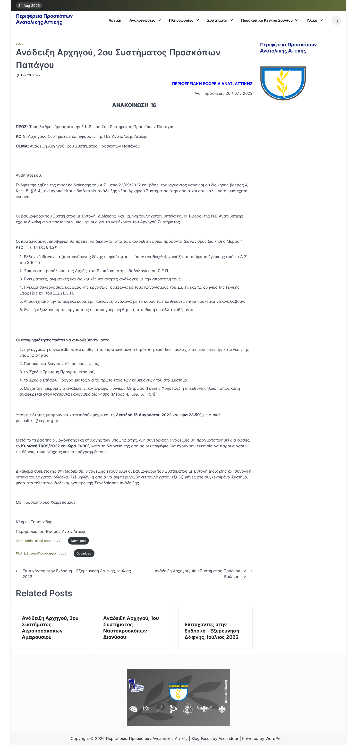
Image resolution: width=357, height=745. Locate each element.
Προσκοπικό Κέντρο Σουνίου (267, 20)
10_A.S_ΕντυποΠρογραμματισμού (41, 553)
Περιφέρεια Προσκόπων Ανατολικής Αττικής (147, 738)
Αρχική (115, 20)
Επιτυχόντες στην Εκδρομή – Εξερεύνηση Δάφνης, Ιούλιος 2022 (212, 631)
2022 (20, 44)
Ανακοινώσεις (142, 20)
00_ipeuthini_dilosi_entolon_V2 (38, 541)
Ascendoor (228, 738)
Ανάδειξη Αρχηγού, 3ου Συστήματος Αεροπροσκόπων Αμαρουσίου (50, 627)
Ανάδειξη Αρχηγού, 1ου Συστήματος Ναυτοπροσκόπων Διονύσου (131, 627)
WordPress (275, 738)
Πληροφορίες (181, 20)
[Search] (336, 20)
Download (78, 541)
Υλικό (311, 20)
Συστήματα (217, 20)
